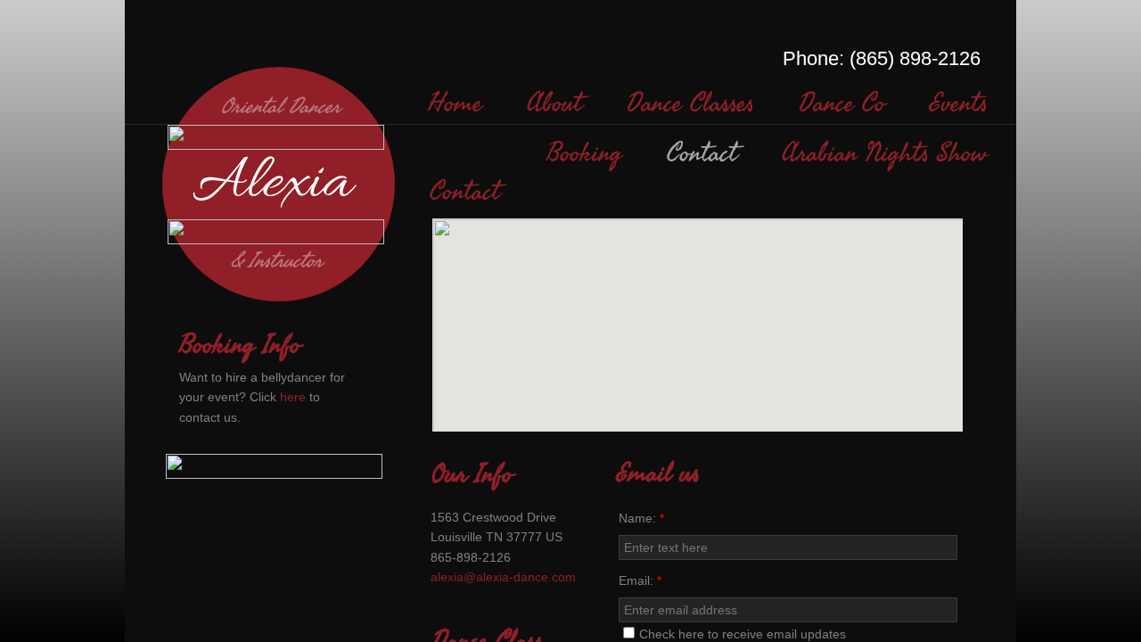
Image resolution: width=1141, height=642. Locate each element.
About (554, 103)
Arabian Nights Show (885, 153)
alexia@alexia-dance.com (503, 577)
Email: (640, 580)
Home (455, 103)
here (293, 397)
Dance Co (842, 103)
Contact (702, 153)
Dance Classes (690, 103)
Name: (641, 518)
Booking (584, 153)
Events (959, 103)
